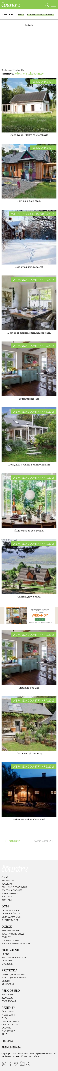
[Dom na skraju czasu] (29, 171)
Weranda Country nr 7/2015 (33, 700)
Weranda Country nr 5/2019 (33, 766)
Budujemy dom (10, 920)
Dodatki (6, 1027)
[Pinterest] (16, 1063)
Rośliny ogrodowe (13, 933)
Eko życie (7, 963)
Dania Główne (10, 1021)
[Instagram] (4, 1063)
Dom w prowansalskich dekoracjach (29, 332)
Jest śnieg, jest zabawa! (29, 267)
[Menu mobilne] (53, 4)
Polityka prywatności (15, 887)
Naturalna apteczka (14, 957)
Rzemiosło (8, 994)
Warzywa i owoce (12, 930)
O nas (5, 877)
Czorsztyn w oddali (29, 596)
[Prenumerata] (21, 1063)
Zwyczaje (7, 997)
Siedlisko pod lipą (29, 687)
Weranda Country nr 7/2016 (33, 345)
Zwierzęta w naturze (14, 977)
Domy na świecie (11, 913)
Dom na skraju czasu (29, 201)
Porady (6, 937)
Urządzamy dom (11, 916)
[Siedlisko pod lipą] (29, 657)
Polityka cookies (12, 890)
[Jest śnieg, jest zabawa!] (29, 237)
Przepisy (7, 1040)
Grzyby (6, 980)
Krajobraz (8, 984)
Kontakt (7, 899)
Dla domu (7, 960)
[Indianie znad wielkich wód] (29, 789)
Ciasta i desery (10, 1024)
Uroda (5, 954)
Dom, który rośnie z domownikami (29, 464)
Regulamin (8, 883)
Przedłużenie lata (29, 398)
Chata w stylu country (29, 753)
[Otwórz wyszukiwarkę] (46, 4)
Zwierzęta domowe (13, 974)
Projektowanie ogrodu (16, 943)
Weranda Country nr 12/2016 (32, 213)
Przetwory (8, 1031)
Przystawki (8, 1014)
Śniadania (8, 1011)
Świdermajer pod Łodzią (29, 530)
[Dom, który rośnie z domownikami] (29, 434)
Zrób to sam (9, 1001)
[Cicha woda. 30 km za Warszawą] (29, 105)
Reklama (7, 896)
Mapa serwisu (9, 893)
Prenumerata (11, 1047)
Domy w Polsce (43, 81)
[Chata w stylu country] (29, 723)
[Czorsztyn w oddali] (29, 566)
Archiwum (8, 880)
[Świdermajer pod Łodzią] (29, 500)
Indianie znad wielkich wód (29, 819)
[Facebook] (10, 1063)
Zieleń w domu (10, 940)
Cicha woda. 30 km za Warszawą (29, 135)
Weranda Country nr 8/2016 (33, 279)
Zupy (4, 1018)
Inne (4, 1034)
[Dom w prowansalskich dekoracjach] (29, 302)
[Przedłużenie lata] (29, 368)
